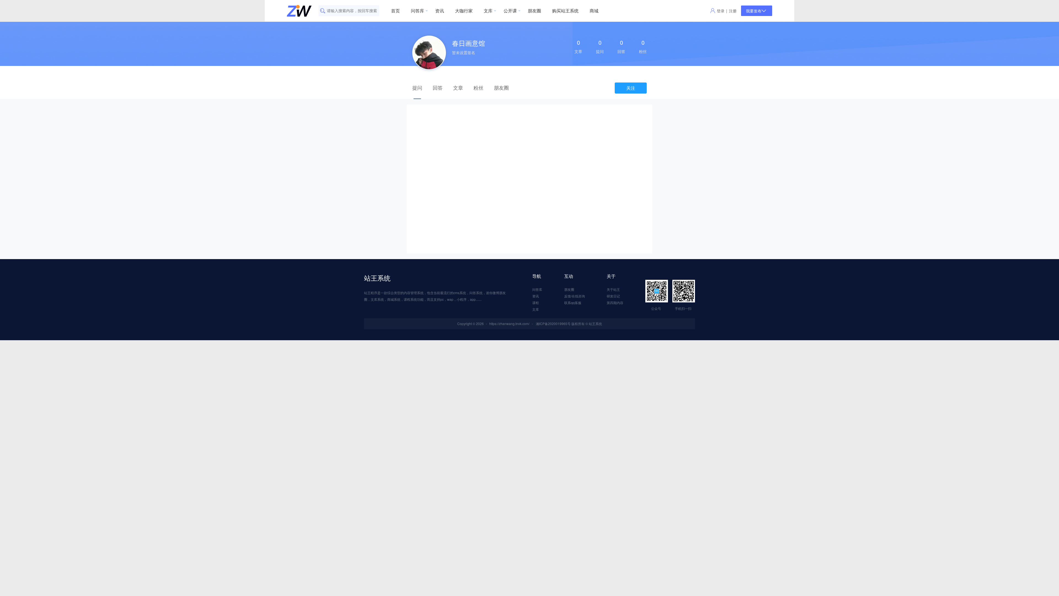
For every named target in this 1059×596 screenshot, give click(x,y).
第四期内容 (615, 302)
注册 (733, 11)
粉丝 (478, 87)
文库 (488, 10)
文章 (458, 87)
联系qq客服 (572, 302)
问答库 (417, 10)
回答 (438, 87)
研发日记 (613, 296)
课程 (535, 302)
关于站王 (613, 289)
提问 (417, 87)
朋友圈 (534, 10)
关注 (630, 88)
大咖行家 (464, 10)
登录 (720, 11)
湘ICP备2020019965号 (553, 323)
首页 (395, 10)
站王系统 (377, 278)
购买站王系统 (565, 10)
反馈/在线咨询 (574, 296)
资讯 (439, 10)
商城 (594, 10)
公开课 (510, 10)
